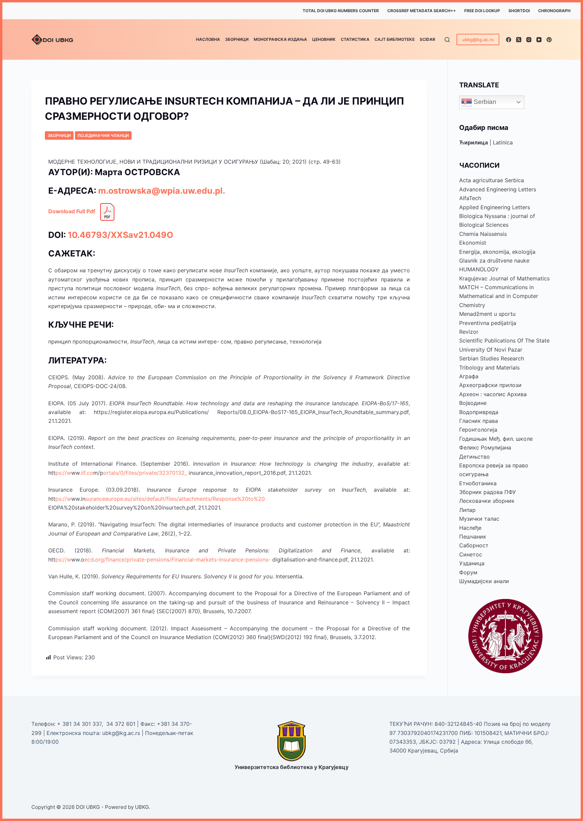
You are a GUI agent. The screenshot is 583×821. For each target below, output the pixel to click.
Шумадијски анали (484, 581)
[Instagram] (528, 39)
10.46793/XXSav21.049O (120, 235)
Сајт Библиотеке (394, 39)
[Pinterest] (549, 39)
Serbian (484, 101)
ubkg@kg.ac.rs (478, 39)
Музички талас (479, 518)
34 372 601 (121, 723)
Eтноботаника (478, 483)
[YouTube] (539, 39)
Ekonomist (472, 242)
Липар (467, 510)
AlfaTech (470, 198)
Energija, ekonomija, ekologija (497, 251)
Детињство (474, 456)
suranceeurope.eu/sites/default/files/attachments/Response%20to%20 (175, 498)
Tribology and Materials (489, 367)
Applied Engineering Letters (494, 207)
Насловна (208, 39)
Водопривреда (478, 412)
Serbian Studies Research (491, 358)
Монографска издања (280, 39)
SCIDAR (427, 39)
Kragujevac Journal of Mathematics (504, 278)
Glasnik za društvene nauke (494, 260)
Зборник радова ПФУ (487, 492)
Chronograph (554, 10)
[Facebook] (508, 39)
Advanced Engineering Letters (497, 189)
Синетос (470, 554)
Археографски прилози (490, 385)
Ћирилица (473, 142)
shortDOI (519, 10)
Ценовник (324, 39)
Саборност (474, 545)
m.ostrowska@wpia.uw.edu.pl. (161, 191)
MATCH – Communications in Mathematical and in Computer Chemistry (498, 296)
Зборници (237, 39)
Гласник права (478, 420)
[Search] (447, 39)
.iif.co (86, 472)
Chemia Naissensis (483, 233)
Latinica (503, 142)
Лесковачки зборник (487, 500)
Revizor (468, 331)
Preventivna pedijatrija (487, 323)
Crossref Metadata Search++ (421, 10)
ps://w (63, 472)
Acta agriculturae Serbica (491, 180)
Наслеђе (470, 527)
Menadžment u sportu (487, 313)
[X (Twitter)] (518, 39)
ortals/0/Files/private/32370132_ (145, 472)
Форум (468, 572)
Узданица (471, 563)
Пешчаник (472, 536)
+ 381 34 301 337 (79, 723)
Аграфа (468, 376)
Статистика (355, 39)
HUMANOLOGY (479, 269)
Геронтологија (478, 429)
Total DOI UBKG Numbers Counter (341, 10)
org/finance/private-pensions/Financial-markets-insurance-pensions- (183, 559)
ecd (89, 559)
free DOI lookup (482, 10)
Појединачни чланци (103, 135)
